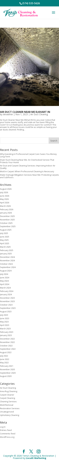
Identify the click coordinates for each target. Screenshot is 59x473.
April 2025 (4, 243)
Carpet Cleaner (7, 394)
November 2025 (7, 219)
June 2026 (4, 195)
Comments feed (7, 433)
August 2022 (5, 352)
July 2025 (4, 233)
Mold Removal (6, 405)
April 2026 (4, 202)
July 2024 (4, 274)
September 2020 (8, 372)
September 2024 (8, 267)
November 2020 (7, 369)
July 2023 (4, 315)
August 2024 (5, 270)
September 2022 (8, 348)
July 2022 (4, 355)
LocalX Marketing (36, 458)
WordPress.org (7, 437)
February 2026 (6, 209)
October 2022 (6, 345)
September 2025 (8, 226)
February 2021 (6, 366)
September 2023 (8, 308)
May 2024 (4, 280)
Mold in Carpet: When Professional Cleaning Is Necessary (27, 171)
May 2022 (4, 362)
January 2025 (6, 253)
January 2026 (6, 212)
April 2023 (4, 325)
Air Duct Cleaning (39, 114)
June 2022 (4, 359)
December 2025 (7, 216)
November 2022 (7, 342)
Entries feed (6, 430)
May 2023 (4, 321)
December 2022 (7, 338)
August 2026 (5, 189)
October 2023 (6, 304)
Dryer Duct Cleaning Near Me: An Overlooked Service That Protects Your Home (27, 161)
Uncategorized (7, 411)
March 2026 (5, 206)
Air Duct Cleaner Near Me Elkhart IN (25, 112)
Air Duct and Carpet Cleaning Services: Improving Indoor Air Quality (27, 166)
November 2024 (7, 260)
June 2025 (4, 236)
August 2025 (5, 229)
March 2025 (5, 246)
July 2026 (4, 192)
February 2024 (6, 291)
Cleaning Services (8, 401)
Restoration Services (10, 408)
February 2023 (6, 332)
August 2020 (5, 376)
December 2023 (7, 297)
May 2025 (4, 240)
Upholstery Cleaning (9, 415)
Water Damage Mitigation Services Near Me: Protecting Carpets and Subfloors (29, 176)
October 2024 (6, 263)
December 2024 (7, 257)
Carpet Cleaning (7, 398)
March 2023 (5, 328)
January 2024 (6, 294)
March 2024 (5, 287)
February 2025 (6, 250)
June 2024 (4, 277)
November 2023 (7, 301)
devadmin (8, 114)
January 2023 (6, 335)
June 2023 (4, 318)
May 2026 (4, 199)
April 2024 (4, 284)
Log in (3, 426)
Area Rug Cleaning (8, 391)
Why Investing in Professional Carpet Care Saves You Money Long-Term (28, 155)
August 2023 (5, 311)
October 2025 (6, 223)
